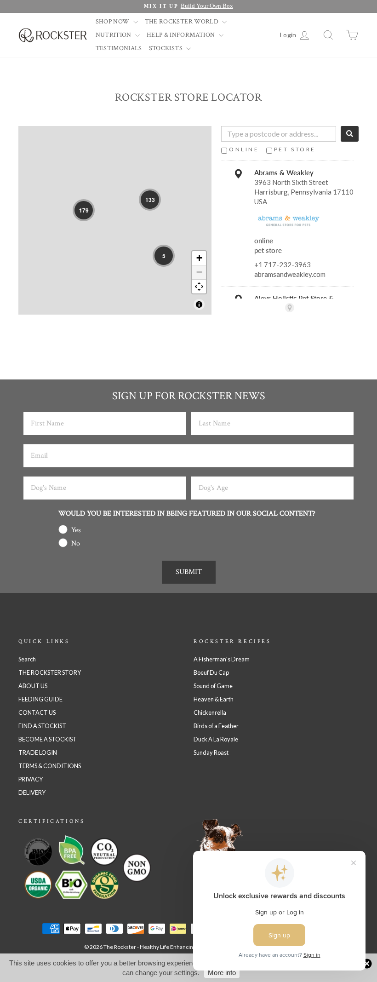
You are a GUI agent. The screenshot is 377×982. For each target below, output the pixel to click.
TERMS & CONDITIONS (49, 766)
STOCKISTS (166, 48)
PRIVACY (30, 779)
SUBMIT (189, 572)
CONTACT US (37, 712)
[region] (114, 220)
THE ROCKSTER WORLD (182, 21)
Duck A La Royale (216, 739)
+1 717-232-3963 (282, 264)
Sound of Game (213, 685)
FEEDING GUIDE (40, 699)
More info (222, 972)
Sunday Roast (211, 752)
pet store (295, 149)
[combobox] (278, 134)
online (244, 149)
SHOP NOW (113, 21)
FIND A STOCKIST (42, 725)
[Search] (350, 134)
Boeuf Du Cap (211, 672)
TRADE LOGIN (37, 752)
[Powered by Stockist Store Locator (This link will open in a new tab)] (289, 307)
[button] (83, 210)
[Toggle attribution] (199, 304)
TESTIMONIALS (119, 48)
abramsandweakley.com (290, 274)
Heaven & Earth (214, 699)
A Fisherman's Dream (222, 659)
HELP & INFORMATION (182, 35)
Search (27, 659)
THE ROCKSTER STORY (49, 672)
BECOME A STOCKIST (47, 739)
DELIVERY (32, 792)
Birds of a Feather (216, 725)
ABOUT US (32, 685)
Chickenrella (210, 712)
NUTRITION (114, 35)
